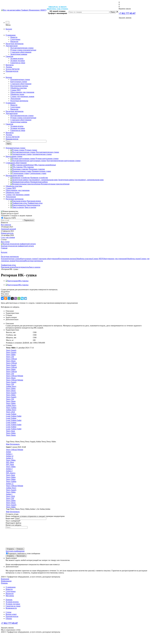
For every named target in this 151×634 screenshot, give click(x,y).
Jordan (8, 452)
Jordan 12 (9, 456)
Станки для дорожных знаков (22, 96)
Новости (13, 37)
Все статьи (5, 242)
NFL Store (10, 464)
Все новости (6, 225)
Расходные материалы (14, 44)
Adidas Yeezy (11, 386)
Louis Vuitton (11, 414)
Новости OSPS (9, 218)
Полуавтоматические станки (22, 48)
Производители (12, 71)
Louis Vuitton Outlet (13, 416)
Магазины (10, 596)
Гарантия (9, 56)
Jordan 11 (9, 458)
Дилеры (9, 67)
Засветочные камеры (18, 54)
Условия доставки (17, 61)
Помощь (4, 583)
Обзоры (9, 618)
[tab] (75, 292)
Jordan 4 (9, 469)
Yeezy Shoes (11, 361)
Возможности (11, 608)
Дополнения (15, 99)
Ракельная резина (8, 267)
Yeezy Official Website (14, 376)
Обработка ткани (17, 94)
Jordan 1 (9, 454)
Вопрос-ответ (11, 614)
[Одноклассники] (5, 298)
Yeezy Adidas (11, 408)
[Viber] (15, 298)
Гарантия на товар (17, 63)
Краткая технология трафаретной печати (17, 246)
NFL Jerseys (10, 473)
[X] (12, 298)
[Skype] (22, 298)
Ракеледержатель (22, 267)
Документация (11, 46)
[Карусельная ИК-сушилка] (17, 281)
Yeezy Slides (11, 355)
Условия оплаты (16, 58)
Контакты (10, 65)
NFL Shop (10, 462)
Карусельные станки (18, 82)
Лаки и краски (34, 267)
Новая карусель (7, 233)
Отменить (20, 549)
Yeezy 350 (10, 357)
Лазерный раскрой (8, 229)
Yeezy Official (11, 359)
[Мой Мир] (9, 298)
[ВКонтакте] (2, 298)
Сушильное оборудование (20, 52)
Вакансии (14, 41)
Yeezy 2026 (10, 496)
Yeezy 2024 (10, 412)
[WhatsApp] (18, 298)
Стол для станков (8, 237)
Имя (7, 444)
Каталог (9, 29)
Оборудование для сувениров (22, 92)
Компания (5, 579)
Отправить (10, 549)
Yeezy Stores (11, 435)
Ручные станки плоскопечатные (23, 50)
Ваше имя (10, 518)
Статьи (8, 612)
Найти (9, 144)
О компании (11, 35)
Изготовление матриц (19, 86)
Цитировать (15, 444)
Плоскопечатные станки (20, 79)
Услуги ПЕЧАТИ (12, 69)
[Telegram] (25, 298)
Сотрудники (15, 39)
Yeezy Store (10, 431)
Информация (6, 581)
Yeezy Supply (11, 350)
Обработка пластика (18, 88)
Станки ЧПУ (15, 90)
